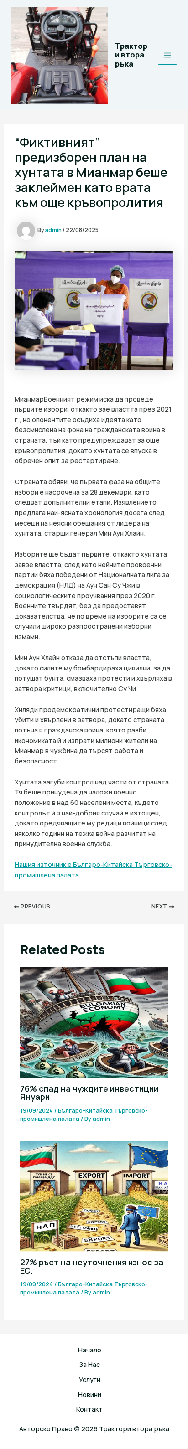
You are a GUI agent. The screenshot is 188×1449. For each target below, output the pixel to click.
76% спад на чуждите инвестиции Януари (89, 1092)
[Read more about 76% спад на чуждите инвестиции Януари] (93, 1021)
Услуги (89, 1379)
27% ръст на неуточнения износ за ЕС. (91, 1266)
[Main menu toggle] (167, 55)
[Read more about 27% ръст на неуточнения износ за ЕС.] (93, 1195)
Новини (89, 1394)
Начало (89, 1349)
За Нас (89, 1364)
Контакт (89, 1408)
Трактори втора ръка (131, 55)
